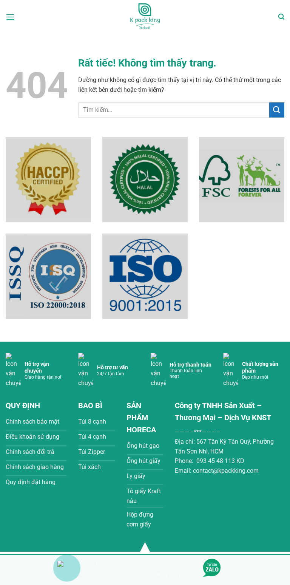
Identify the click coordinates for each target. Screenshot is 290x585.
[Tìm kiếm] (281, 16)
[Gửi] (276, 109)
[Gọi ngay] (66, 563)
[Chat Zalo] (211, 567)
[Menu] (10, 17)
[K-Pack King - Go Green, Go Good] (145, 17)
